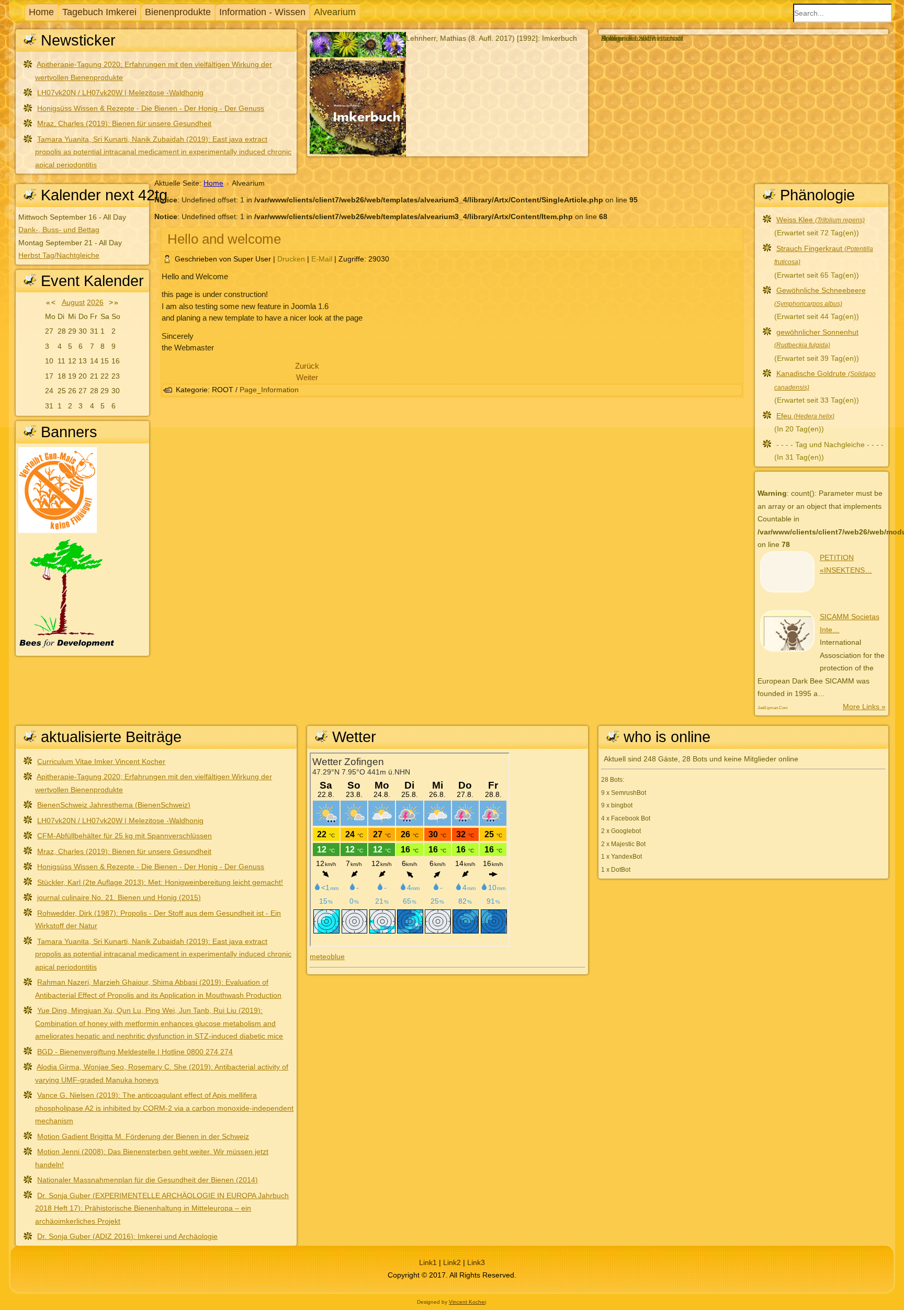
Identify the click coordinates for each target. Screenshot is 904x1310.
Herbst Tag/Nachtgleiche (58, 255)
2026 (95, 302)
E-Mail (322, 259)
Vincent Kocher (467, 1302)
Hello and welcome (224, 239)
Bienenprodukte (178, 12)
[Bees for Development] (66, 647)
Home (41, 12)
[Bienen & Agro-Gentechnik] (57, 530)
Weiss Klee (820, 219)
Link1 (428, 1262)
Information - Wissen (262, 12)
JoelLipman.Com (773, 707)
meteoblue (327, 956)
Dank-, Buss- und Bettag (58, 229)
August (73, 302)
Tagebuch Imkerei (99, 12)
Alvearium (335, 12)
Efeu (805, 416)
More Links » (864, 706)
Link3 (476, 1262)
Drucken (292, 259)
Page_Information (269, 389)
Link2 (452, 1262)
